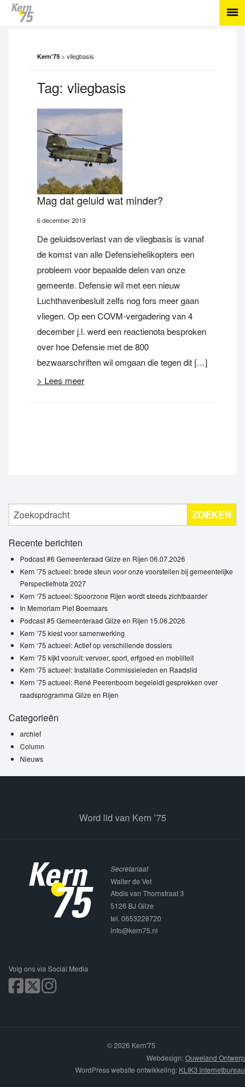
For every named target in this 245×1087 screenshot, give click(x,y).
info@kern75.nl (134, 930)
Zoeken (211, 514)
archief (30, 733)
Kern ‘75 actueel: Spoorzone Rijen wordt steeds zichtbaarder (113, 596)
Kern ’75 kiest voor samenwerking (72, 633)
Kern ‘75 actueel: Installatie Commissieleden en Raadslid (108, 669)
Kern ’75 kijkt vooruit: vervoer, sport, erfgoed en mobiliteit (107, 657)
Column (32, 746)
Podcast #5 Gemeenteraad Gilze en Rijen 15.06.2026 (102, 620)
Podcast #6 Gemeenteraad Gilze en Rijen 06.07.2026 (102, 559)
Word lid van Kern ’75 (122, 817)
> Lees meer (60, 380)
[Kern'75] (128, 12)
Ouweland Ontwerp (215, 1057)
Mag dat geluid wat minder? (100, 200)
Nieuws (31, 759)
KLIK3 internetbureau (212, 1069)
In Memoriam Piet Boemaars (64, 608)
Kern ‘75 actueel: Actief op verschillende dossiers (96, 645)
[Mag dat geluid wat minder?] (79, 150)
